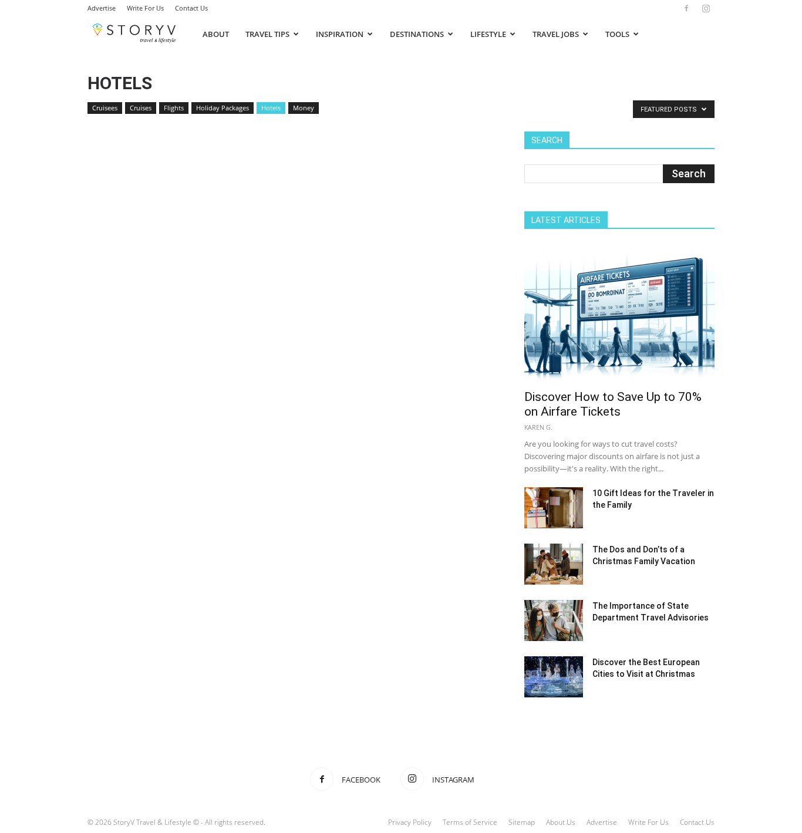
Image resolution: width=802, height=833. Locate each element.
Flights (174, 107)
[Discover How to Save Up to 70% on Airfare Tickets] (619, 313)
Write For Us (145, 8)
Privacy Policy (410, 822)
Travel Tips (267, 34)
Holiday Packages (222, 107)
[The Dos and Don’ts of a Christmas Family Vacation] (553, 564)
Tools (617, 34)
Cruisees (104, 107)
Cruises (140, 107)
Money (303, 107)
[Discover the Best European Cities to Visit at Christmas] (553, 676)
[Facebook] (686, 8)
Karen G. (538, 427)
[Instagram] (706, 8)
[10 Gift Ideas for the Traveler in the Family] (553, 507)
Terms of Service (470, 822)
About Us (560, 822)
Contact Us (191, 8)
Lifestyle (488, 34)
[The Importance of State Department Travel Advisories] (553, 620)
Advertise (101, 8)
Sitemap (521, 822)
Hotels (271, 107)
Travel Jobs (556, 34)
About (216, 34)
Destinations (417, 34)
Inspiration (339, 34)
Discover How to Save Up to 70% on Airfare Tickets (613, 404)
